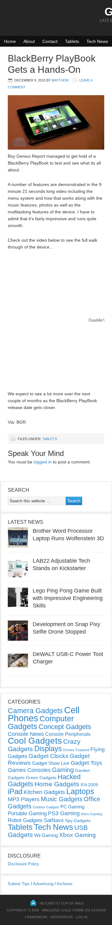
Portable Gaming (27, 813)
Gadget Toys (86, 763)
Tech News (97, 41)
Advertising (43, 883)
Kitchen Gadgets (44, 792)
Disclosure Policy (23, 864)
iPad (15, 791)
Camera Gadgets (35, 711)
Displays (48, 748)
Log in (81, 917)
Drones (68, 750)
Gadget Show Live (50, 763)
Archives (64, 883)
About (29, 41)
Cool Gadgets (35, 741)
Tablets (72, 41)
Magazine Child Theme (63, 910)
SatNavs (54, 820)
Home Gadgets (57, 784)
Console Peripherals (68, 734)
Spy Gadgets (78, 820)
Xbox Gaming (77, 835)
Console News (26, 734)
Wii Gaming (46, 835)
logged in (43, 461)
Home (10, 41)
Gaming (63, 769)
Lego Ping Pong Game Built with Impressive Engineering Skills (68, 598)
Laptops (80, 791)
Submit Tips (19, 883)
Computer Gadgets (41, 722)
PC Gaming (72, 806)
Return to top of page (62, 903)
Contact (50, 41)
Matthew (60, 80)
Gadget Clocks (48, 756)
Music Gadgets (61, 799)
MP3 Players (24, 799)
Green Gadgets (41, 777)
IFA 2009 (89, 784)
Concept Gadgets (65, 727)
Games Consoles (29, 770)
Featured (82, 750)
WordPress (61, 917)
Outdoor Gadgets (46, 807)
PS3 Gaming (64, 813)
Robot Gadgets (25, 820)
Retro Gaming (91, 814)
